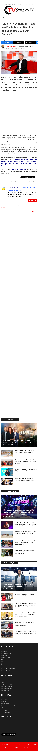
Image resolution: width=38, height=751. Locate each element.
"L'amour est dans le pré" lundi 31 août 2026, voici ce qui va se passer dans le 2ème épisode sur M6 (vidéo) (26, 605)
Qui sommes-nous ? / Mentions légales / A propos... (19, 748)
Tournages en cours (7, 684)
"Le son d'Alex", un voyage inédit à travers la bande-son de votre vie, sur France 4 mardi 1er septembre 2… (25, 524)
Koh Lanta (4, 701)
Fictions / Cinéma (6, 657)
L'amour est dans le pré (8, 706)
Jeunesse (3, 664)
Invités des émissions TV (8, 686)
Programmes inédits (7, 670)
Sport (2, 666)
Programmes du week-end (9, 668)
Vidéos (3, 682)
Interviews (4, 680)
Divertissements (20, 2)
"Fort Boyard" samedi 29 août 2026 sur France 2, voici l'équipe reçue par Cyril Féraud (25, 633)
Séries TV (30, 4)
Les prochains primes (7, 688)
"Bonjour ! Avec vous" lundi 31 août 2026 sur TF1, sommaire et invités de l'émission (25, 461)
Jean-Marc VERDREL (12, 46)
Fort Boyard (4, 699)
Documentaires (10, 4)
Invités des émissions (25, 205)
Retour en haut (32, 211)
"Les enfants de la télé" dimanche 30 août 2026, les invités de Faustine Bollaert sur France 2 (25, 542)
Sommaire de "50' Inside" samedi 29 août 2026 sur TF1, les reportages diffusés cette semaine (25, 614)
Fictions (18, 4)
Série (2, 659)
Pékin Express (5, 708)
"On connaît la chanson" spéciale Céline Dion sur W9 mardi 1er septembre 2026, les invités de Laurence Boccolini (18, 512)
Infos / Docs (4, 655)
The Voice (4, 710)
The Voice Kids (5, 712)
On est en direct (5, 704)
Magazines (11, 2)
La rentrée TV (5, 690)
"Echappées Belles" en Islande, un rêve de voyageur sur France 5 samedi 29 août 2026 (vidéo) (25, 623)
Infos (28, 2)
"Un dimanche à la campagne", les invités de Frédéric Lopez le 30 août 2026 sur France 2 (25, 552)
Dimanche (4, 207)
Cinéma (24, 4)
